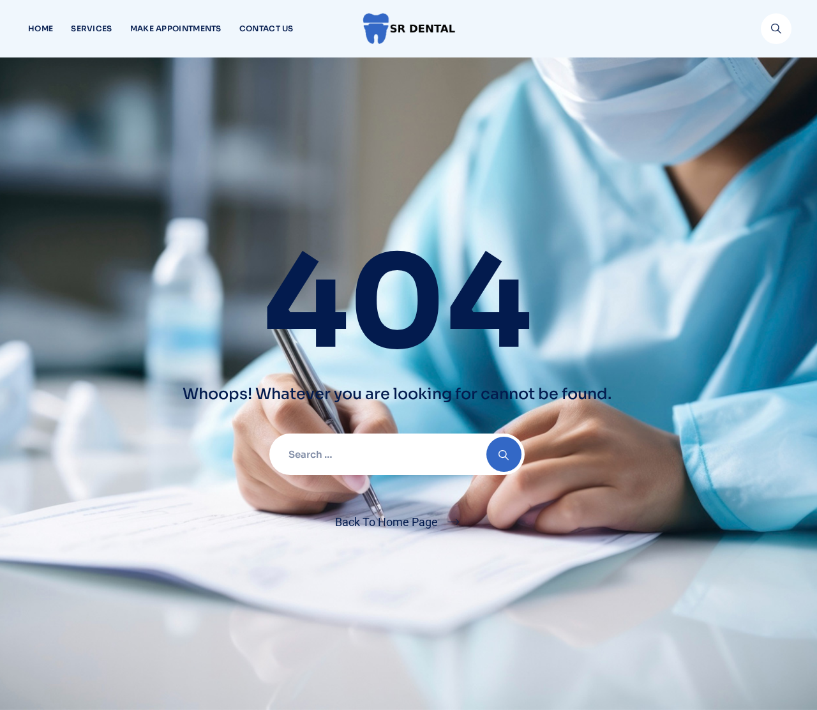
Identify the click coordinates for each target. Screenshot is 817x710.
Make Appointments (175, 28)
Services (91, 28)
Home (40, 28)
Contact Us (266, 28)
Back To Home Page (386, 522)
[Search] (776, 28)
